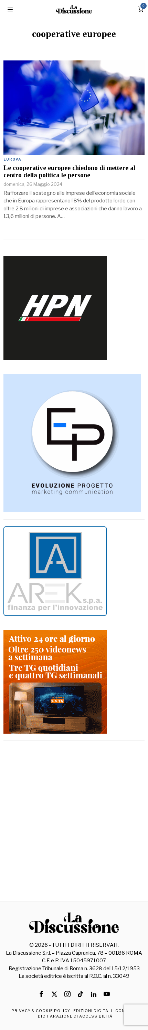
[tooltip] (41, 994)
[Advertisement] (74, 822)
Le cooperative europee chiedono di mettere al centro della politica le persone (69, 171)
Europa (12, 159)
